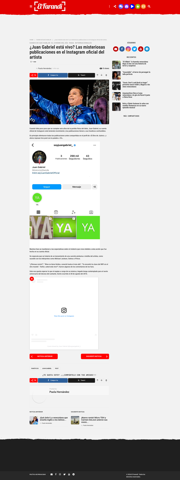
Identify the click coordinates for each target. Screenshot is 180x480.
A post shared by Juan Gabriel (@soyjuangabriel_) (64, 346)
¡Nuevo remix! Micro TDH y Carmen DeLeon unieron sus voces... (94, 419)
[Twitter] (134, 49)
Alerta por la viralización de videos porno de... (40, 463)
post (57, 368)
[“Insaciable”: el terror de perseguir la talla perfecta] (116, 75)
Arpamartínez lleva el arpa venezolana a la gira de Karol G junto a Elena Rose (136, 95)
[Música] (132, 6)
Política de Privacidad (38, 474)
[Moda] (137, 6)
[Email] (115, 49)
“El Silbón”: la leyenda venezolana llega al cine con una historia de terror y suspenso (135, 64)
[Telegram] (147, 49)
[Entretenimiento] (143, 6)
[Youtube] (140, 49)
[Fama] (126, 6)
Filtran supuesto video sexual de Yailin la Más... (61, 463)
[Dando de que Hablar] (120, 6)
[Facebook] (122, 49)
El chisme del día (59, 43)
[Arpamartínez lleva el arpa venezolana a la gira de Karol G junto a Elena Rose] (116, 96)
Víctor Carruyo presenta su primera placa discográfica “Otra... (123, 464)
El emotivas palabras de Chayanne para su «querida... (165, 463)
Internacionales (83, 43)
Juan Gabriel (46, 368)
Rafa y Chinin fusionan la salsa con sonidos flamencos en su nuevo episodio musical (135, 105)
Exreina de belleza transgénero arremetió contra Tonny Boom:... (81, 464)
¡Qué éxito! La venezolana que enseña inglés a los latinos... (54, 418)
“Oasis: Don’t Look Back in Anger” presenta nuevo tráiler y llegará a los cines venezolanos (136, 84)
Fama (71, 43)
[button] (31, 6)
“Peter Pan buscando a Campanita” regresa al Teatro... (102, 464)
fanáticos (35, 368)
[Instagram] (128, 49)
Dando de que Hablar (40, 43)
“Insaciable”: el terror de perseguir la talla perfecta (136, 73)
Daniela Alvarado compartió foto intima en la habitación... (144, 463)
